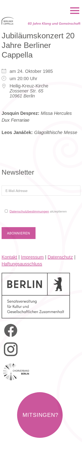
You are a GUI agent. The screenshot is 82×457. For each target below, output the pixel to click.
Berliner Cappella (26, 4)
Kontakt (9, 257)
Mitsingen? (40, 415)
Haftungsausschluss (22, 263)
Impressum (32, 257)
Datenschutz (60, 257)
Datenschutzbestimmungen (29, 211)
